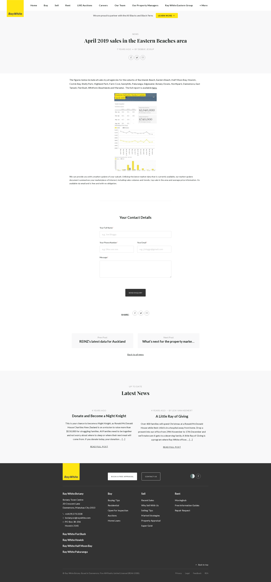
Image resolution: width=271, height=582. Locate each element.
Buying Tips (114, 500)
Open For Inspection (118, 510)
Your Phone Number (108, 242)
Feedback (197, 573)
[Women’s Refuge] (192, 476)
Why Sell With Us (150, 505)
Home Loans (114, 520)
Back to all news (135, 354)
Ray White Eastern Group (179, 5)
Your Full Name (106, 228)
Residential (113, 505)
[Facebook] (131, 57)
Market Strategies (150, 515)
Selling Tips (147, 510)
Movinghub (181, 500)
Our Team (120, 5)
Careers (103, 5)
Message (103, 257)
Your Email (141, 242)
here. (154, 87)
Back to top (203, 565)
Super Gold (146, 525)
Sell (143, 493)
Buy (110, 493)
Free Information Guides (187, 505)
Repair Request (182, 510)
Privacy (178, 573)
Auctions (112, 515)
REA (206, 573)
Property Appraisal (150, 520)
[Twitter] (137, 57)
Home (33, 5)
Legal (187, 573)
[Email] (142, 57)
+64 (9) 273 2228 (74, 513)
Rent (177, 493)
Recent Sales (147, 500)
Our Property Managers (145, 5)
